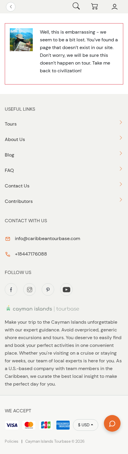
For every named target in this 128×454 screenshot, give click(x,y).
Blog (9, 155)
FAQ (9, 170)
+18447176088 (30, 254)
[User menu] (114, 6)
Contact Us (17, 186)
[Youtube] (66, 289)
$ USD (84, 425)
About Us (15, 139)
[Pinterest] (48, 289)
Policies (11, 441)
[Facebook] (11, 289)
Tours (11, 124)
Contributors (19, 201)
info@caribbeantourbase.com (47, 238)
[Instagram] (29, 289)
